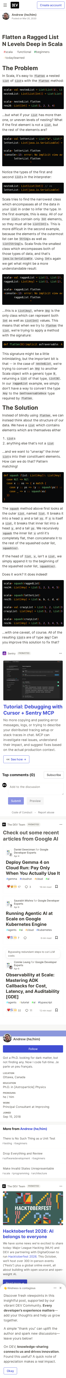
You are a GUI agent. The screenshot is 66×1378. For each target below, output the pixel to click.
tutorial (24, 1002)
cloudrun (26, 878)
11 (31, 1010)
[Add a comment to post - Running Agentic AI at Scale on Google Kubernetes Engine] (25, 938)
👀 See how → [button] (16, 759)
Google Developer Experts (31, 851)
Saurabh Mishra (24, 900)
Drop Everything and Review (23, 1156)
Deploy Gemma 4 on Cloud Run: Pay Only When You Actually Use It (33, 868)
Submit (16, 801)
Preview (35, 801)
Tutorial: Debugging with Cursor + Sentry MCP (33, 710)
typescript (45, 1002)
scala (8, 52)
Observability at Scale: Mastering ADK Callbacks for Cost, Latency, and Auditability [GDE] (32, 985)
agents (11, 929)
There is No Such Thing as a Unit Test (28, 1141)
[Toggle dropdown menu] (60, 653)
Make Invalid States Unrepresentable (28, 1171)
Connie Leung (22, 962)
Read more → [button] (15, 1283)
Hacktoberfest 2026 (22, 1256)
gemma (11, 878)
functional (23, 52)
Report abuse (46, 812)
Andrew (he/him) (24, 14)
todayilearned (14, 57)
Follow (33, 1049)
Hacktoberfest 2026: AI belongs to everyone (28, 1233)
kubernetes (44, 929)
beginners (42, 52)
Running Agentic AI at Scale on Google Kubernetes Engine (29, 919)
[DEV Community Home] (14, 5)
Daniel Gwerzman (25, 849)
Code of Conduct (22, 812)
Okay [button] (10, 1371)
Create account (51, 5)
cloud (39, 878)
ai (47, 878)
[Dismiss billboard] (60, 1288)
